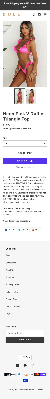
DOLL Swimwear (20, 390)
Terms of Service (13, 306)
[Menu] (45, 14)
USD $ (24, 357)
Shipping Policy (12, 284)
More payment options (25, 167)
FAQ (8, 314)
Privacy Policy (12, 299)
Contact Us (11, 262)
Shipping (7, 129)
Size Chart (10, 277)
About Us (10, 270)
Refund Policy (12, 292)
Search (9, 255)
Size (5, 138)
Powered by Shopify (34, 390)
